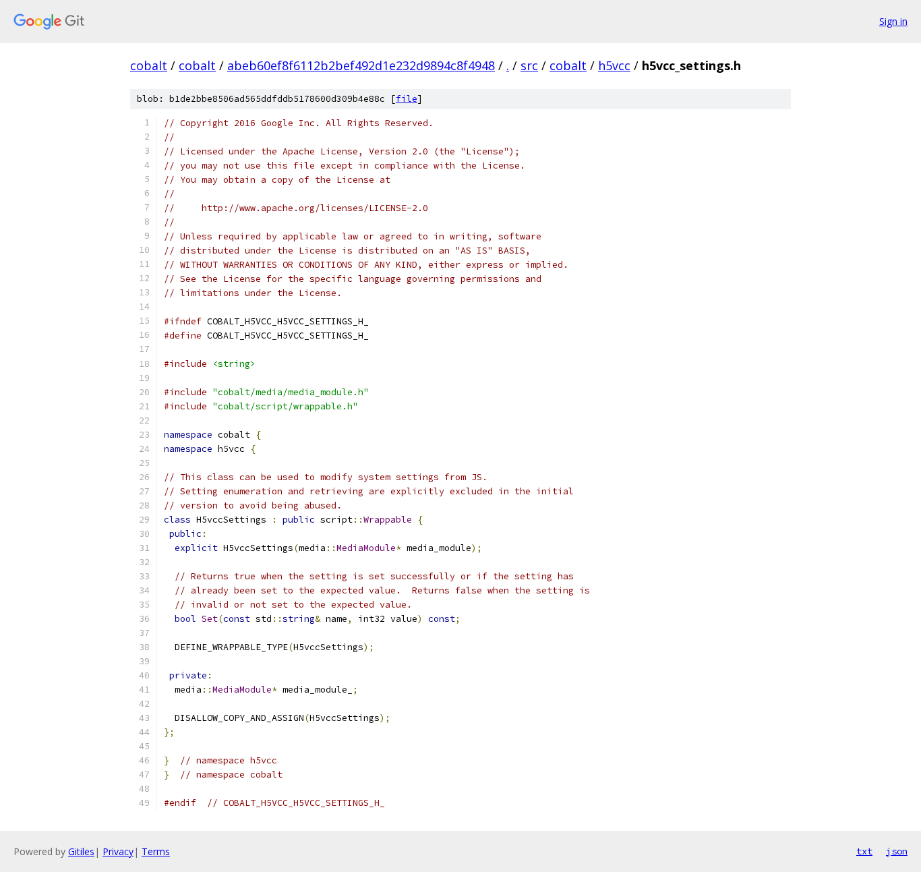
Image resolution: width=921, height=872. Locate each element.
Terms (156, 851)
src (529, 65)
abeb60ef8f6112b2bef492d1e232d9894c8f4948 (361, 65)
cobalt (148, 65)
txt (864, 851)
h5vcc (614, 65)
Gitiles (81, 851)
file (406, 99)
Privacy (117, 851)
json (897, 851)
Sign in (893, 21)
